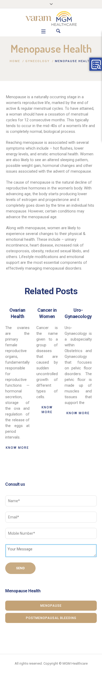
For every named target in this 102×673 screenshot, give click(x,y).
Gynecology (37, 61)
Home (15, 61)
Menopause (51, 606)
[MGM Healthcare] (51, 18)
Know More (17, 448)
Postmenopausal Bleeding (51, 618)
